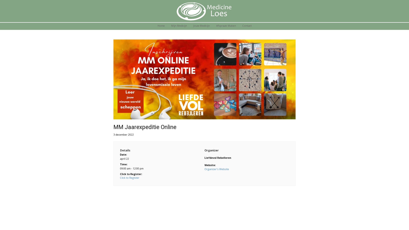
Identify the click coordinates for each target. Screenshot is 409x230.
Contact (247, 25)
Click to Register (129, 177)
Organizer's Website (216, 169)
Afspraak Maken (226, 25)
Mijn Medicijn (179, 25)
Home (161, 25)
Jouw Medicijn (201, 25)
